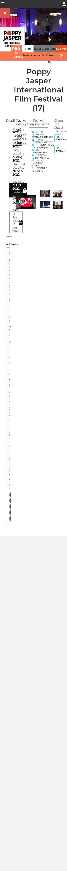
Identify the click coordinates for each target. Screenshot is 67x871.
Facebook (58, 139)
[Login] (64, 3)
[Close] (5, 13)
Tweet (58, 150)
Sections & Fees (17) (50, 55)
